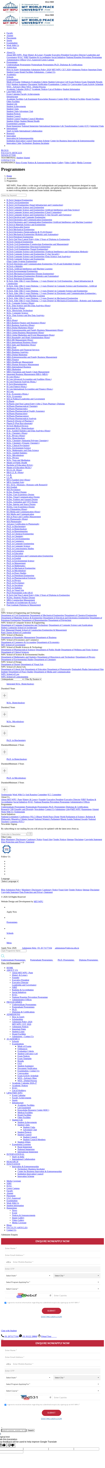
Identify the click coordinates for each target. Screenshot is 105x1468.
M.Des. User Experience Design (21, 507)
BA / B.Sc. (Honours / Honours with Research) (27, 485)
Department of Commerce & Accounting (18, 642)
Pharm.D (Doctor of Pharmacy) (20, 421)
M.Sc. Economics (14, 396)
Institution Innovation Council (19, 141)
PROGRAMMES (14, 1002)
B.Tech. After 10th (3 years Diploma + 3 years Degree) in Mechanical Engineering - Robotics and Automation (54, 301)
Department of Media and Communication (52, 672)
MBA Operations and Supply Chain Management (28, 372)
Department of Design (10, 664)
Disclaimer (79, 839)
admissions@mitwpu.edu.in (67, 948)
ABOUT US (12, 970)
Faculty (10, 33)
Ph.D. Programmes (57, 807)
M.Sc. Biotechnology (16, 438)
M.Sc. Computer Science (17, 313)
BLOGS (4, 150)
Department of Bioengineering (34, 620)
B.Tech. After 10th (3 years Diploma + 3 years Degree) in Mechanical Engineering (42, 298)
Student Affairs (13, 121)
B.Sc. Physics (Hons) (16, 435)
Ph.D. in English (14, 558)
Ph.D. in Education (15, 553)
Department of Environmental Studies (17, 659)
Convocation (76, 84)
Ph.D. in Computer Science (18, 546)
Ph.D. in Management (16, 563)
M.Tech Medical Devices (17, 426)
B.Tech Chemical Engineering (20, 200)
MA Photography (14, 521)
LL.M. (9, 477)
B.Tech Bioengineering (17, 384)
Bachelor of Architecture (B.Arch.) (22, 602)
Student (19, 158)
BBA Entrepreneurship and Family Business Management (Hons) (35, 330)
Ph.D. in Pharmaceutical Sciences (21, 578)
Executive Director (78, 55)
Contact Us (11, 1230)
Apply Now (12, 48)
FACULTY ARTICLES (11, 153)
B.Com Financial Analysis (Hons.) (21, 381)
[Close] (2, 1339)
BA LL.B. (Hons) (14, 470)
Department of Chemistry (45, 659)
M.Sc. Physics (13, 458)
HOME (10, 968)
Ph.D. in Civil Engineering (18, 539)
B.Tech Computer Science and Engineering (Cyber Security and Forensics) (39, 215)
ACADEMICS (13, 1039)
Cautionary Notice (34, 839)
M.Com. (10, 391)
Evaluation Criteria (39, 82)
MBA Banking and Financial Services (23, 350)
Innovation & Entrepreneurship (20, 138)
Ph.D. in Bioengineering (17, 531)
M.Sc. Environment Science (19, 448)
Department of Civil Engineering (15, 615)
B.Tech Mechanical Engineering (20, 229)
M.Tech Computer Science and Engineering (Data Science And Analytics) (39, 256)
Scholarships (25, 69)
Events (24, 162)
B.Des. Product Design (17, 492)
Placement (11, 1196)
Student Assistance (19, 84)
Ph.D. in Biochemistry (16, 526)
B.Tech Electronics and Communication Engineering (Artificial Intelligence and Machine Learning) (49, 222)
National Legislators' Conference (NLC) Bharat (21, 817)
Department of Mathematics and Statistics (19, 657)
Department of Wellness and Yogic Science (79, 650)
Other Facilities (13, 101)
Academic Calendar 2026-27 (19, 89)
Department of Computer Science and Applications (71, 625)
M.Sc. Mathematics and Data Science (23, 450)
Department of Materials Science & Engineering (22, 618)
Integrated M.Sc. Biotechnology (20, 428)
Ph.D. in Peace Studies (16, 573)
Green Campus (47, 60)
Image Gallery (57, 162)
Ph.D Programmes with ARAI (20, 593)
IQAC (20, 57)
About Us (11, 52)
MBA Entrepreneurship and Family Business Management (32, 357)
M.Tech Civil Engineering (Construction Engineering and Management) (38, 244)
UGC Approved (34, 60)
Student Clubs (13, 109)
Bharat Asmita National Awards (74, 819)
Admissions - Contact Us (44, 72)
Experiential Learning (16, 123)
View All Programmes (10, 963)
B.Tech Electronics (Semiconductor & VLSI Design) (29, 232)
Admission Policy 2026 (41, 69)
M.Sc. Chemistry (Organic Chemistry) (23, 443)
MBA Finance (13, 359)
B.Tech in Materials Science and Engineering (26, 224)
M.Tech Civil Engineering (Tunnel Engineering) (27, 249)
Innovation (11, 136)
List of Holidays (55, 89)
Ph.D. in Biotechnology (17, 529)
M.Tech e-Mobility (15, 266)
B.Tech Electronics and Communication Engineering (29, 220)
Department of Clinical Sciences (15, 652)
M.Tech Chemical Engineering (20, 242)
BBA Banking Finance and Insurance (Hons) (26, 323)
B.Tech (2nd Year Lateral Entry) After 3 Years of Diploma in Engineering (38, 239)
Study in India (13, 131)
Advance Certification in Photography (23, 524)
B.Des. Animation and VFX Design (22, 502)
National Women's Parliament (47, 819)
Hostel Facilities (26, 72)
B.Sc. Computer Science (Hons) (20, 303)
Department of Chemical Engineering (81, 615)
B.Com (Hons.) (13, 377)
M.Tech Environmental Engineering (22, 271)
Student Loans (13, 72)
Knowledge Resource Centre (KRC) (54, 99)
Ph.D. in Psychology (15, 583)
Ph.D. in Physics (14, 580)
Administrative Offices (16, 60)
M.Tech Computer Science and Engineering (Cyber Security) (33, 254)
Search (31, 1430)
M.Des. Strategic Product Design (21, 597)
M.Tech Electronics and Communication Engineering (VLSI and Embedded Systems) (44, 264)
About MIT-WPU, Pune (17, 55)
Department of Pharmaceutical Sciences (18, 650)
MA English (12, 487)
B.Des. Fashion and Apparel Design (22, 499)
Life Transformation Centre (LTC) (75, 126)
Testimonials (6, 794)
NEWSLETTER (8, 155)
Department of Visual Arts (32, 664)
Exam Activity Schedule (92, 84)
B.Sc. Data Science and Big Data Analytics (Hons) (28, 305)
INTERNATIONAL (15, 1154)
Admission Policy (13, 890)
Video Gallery (70, 162)
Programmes (12, 62)
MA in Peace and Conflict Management (24, 516)
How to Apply (13, 69)
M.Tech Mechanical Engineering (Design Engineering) (30, 274)
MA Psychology (14, 489)
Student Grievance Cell (58, 82)
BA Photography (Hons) (17, 519)
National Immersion (30, 126)
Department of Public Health (48, 650)
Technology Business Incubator (35, 143)
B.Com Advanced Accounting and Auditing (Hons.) (29, 379)
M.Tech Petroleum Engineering (20, 278)
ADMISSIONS (13, 1014)
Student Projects (14, 114)
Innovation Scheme (41, 141)
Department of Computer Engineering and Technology (24, 625)
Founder (47, 55)
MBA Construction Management (21, 600)
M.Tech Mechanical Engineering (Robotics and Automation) (33, 276)
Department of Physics (85, 657)
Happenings (12, 1208)
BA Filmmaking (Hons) (17, 509)
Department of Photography (59, 669)
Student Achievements (16, 106)
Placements (11, 38)
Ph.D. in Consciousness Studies (20, 548)
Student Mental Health (30, 121)
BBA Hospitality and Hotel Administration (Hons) (28, 337)
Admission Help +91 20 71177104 (37, 948)
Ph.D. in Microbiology (16, 570)
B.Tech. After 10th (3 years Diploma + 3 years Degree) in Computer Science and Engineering (47, 291)
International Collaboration (30, 131)
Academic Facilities (15, 99)
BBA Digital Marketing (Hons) (20, 328)
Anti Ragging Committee (36, 794)
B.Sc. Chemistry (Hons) (17, 433)
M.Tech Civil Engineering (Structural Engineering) (28, 247)
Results (99, 82)
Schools (10, 77)
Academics (11, 74)
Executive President (60, 55)
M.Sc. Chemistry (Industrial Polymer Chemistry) (27, 440)
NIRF (26, 57)
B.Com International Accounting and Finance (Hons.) (30, 389)
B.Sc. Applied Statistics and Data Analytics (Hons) (28, 431)
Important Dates (95, 69)
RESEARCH (12, 1161)
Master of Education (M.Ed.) (19, 467)
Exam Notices (75, 82)
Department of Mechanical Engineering (47, 615)
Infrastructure (12, 96)
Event (14, 1213)
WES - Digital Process (36, 87)
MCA (9, 318)
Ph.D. (57, 65)
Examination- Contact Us (59, 84)
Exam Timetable (88, 82)
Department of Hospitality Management (18, 637)
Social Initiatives (58, 57)
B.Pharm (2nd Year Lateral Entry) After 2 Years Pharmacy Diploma (36, 404)
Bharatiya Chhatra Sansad (22, 819)
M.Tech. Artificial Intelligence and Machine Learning (29, 269)
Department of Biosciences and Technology (56, 657)
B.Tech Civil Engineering (18, 202)
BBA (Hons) (12, 320)
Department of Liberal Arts (12, 669)
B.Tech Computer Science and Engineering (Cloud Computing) (34, 212)
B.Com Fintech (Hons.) (17, 386)
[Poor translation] (11, 1445)
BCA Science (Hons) (16, 308)
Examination (12, 43)
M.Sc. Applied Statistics (17, 453)
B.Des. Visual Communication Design (23, 497)
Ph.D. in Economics (15, 551)
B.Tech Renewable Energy (18, 227)
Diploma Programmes (88, 960)
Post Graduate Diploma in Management (24, 605)
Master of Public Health (17, 462)
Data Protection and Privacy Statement (17, 842)
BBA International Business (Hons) (22, 342)
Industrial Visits (97, 126)
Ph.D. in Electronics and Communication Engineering (30, 556)
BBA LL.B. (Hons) (15, 472)
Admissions (12, 67)
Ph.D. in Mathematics (16, 566)
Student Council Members (32, 119)
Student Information (71, 89)
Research (10, 133)
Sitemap (70, 839)
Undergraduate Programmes (19, 65)
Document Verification (38, 84)
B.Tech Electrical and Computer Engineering (26, 217)
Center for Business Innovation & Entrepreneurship (72, 141)
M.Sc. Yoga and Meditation (18, 460)
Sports (9, 40)
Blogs (9, 1225)
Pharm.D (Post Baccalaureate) (20, 423)
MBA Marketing (14, 369)
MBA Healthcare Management (20, 362)
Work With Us (13, 45)
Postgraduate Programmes (42, 65)
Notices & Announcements (39, 162)
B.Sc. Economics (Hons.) (18, 394)
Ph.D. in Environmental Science (20, 561)
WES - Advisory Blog (16, 87)
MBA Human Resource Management (23, 364)
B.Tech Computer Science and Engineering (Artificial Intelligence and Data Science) (43, 210)
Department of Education (36, 669)
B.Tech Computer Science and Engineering (25, 207)
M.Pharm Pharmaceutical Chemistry (22, 406)
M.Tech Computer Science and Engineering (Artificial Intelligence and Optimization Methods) (47, 251)
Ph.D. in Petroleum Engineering (20, 575)
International (12, 128)
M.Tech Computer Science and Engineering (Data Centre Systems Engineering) (25, 260)
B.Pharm (10, 401)
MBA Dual (11, 347)
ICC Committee (54, 794)
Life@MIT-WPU (14, 92)
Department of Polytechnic (59, 620)
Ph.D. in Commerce (15, 541)
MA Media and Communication (20, 514)
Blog (3, 839)
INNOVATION (13, 1164)
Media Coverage (84, 162)
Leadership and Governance (24, 985)
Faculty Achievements (30, 94)
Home (9, 176)
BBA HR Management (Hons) (20, 340)
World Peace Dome (51, 817)
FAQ (9, 84)
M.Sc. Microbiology (15, 455)
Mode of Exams (13, 82)
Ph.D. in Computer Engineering (20, 543)
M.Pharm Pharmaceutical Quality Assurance (26, 411)
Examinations (12, 79)
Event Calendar (14, 94)
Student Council (14, 116)
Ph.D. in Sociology (15, 585)
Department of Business (46, 637)
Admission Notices (79, 69)
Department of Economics (48, 642)
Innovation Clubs (14, 143)
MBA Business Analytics (17, 352)
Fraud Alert (48, 839)
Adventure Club (26, 111)
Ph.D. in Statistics (14, 588)
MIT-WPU (38, 901)
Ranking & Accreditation (40, 57)
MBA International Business (19, 367)
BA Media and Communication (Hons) (23, 512)
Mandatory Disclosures (16, 839)
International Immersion (49, 126)
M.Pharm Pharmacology (17, 413)
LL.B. (9, 475)
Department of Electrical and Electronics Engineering (66, 618)
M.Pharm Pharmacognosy (18, 416)
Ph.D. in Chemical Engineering (20, 534)
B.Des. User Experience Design (20, 494)
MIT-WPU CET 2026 (61, 69)
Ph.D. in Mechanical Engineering (21, 568)
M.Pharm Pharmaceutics (17, 408)
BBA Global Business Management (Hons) (25, 332)
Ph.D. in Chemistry (15, 536)
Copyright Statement (93, 839)
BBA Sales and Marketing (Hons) (21, 345)
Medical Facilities (77, 99)
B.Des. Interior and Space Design (21, 504)
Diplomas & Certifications (71, 65)
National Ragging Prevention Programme (84, 57)
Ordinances (26, 82)
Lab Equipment (30, 99)
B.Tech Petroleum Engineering (20, 237)
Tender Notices (59, 839)
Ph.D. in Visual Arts (15, 590)
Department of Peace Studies (20, 672)
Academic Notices (40, 89)
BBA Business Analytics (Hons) (20, 325)
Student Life (12, 104)
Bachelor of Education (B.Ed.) (20, 465)
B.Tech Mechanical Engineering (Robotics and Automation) (32, 234)
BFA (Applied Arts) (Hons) (18, 480)
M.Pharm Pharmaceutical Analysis (21, 418)
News (18, 162)
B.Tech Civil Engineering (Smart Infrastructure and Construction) (35, 205)
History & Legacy (36, 55)
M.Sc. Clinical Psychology (18, 445)
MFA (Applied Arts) (15, 482)
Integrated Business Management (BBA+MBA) (27, 374)
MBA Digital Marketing (17, 355)
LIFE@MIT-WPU (15, 1093)
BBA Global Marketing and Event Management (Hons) (31, 335)
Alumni (10, 35)
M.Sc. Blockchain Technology (20, 310)
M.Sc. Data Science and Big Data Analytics (25, 315)
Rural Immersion (14, 126)
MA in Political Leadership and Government (26, 399)
